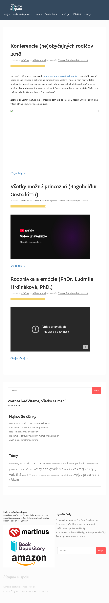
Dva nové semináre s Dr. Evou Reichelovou (30, 423)
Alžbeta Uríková (39, 60)
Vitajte (6, 14)
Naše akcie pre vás (22, 14)
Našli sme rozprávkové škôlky (23, 431)
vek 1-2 (68, 469)
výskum (14, 480)
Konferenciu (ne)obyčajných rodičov (60, 76)
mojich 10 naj (68, 463)
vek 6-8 (15, 474)
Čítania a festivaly (65, 60)
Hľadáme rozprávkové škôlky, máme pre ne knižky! (34, 435)
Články (87, 14)
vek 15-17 (43, 475)
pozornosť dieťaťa (19, 469)
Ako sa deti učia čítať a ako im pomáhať (28, 427)
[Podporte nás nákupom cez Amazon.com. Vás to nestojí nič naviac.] (28, 560)
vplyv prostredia (86, 474)
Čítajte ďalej (18, 173)
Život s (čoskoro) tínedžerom (23, 440)
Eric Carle (25, 463)
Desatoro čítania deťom (46, 14)
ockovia (80, 463)
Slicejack (46, 591)
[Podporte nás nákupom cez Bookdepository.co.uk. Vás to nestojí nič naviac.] (28, 546)
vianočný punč (66, 475)
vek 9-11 (26, 475)
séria (33, 469)
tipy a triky (44, 469)
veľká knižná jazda (53, 475)
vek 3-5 (91, 468)
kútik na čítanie (53, 463)
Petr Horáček (92, 463)
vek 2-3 (78, 469)
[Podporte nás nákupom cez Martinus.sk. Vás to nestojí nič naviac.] (28, 532)
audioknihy (14, 463)
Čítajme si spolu (16, 577)
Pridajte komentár (80, 60)
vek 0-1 (57, 469)
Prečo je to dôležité (71, 14)
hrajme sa (38, 463)
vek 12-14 (36, 475)
